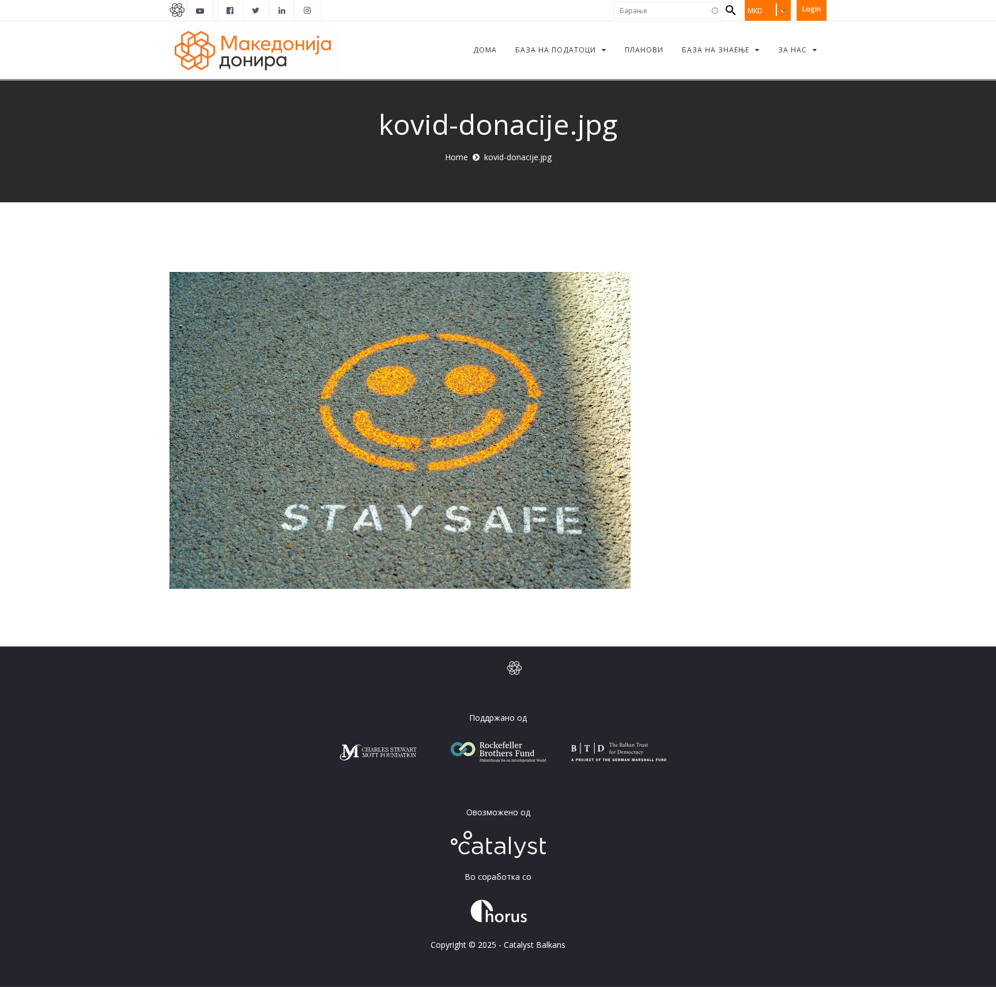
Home (456, 157)
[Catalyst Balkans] (230, 10)
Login (811, 9)
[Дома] (255, 49)
